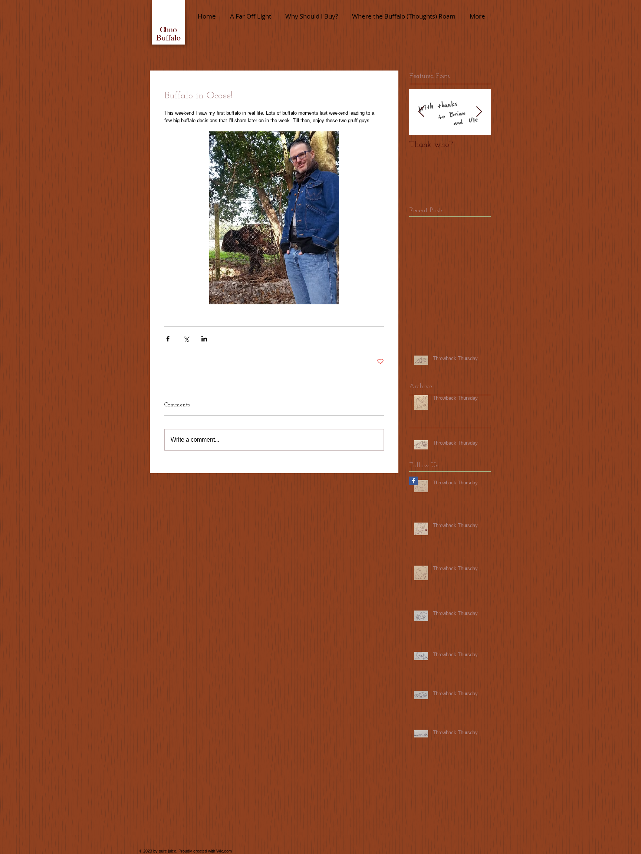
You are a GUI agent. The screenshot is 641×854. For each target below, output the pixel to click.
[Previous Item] (421, 112)
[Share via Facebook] (167, 338)
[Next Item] (479, 112)
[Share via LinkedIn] (204, 338)
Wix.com (224, 851)
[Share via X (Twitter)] (186, 338)
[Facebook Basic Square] (413, 481)
